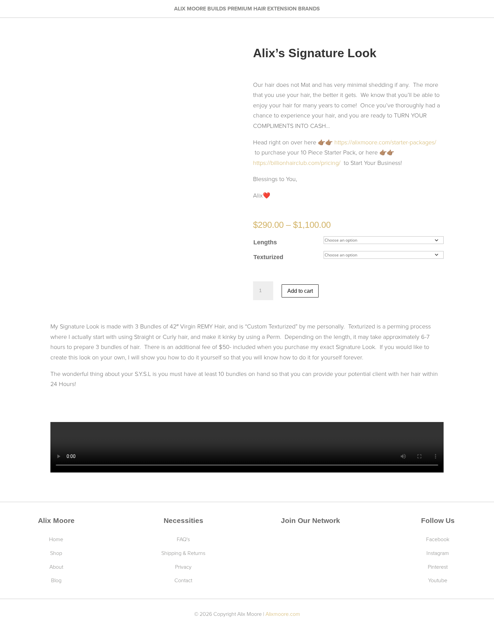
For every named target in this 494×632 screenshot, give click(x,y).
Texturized (268, 257)
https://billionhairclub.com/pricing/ (297, 163)
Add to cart (300, 291)
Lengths (265, 242)
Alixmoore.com (282, 614)
